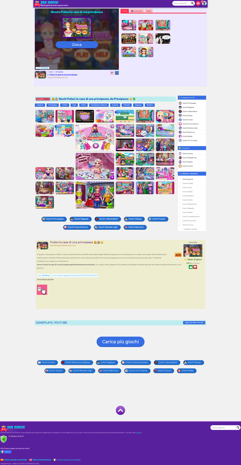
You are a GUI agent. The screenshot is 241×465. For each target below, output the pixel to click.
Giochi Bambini (188, 196)
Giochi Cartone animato (137, 362)
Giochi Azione (188, 200)
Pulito (83, 105)
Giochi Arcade (188, 183)
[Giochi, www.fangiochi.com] (46, 3)
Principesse (52, 105)
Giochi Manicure (189, 132)
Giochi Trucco (164, 370)
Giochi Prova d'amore (191, 124)
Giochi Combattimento (191, 216)
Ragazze (138, 105)
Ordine (64, 105)
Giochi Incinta (188, 153)
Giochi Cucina (188, 166)
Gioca (77, 45)
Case (74, 105)
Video (148, 11)
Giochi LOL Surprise (190, 140)
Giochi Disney (188, 116)
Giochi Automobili (189, 221)
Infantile (127, 105)
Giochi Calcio (187, 187)
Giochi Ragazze (188, 107)
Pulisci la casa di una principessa (68, 460)
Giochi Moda (187, 370)
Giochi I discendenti (190, 111)
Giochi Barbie (187, 136)
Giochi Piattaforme (190, 158)
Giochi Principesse (189, 103)
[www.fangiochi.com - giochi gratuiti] (13, 428)
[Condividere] (117, 73)
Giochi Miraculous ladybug (77, 362)
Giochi (124, 11)
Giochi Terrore (188, 225)
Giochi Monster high (190, 128)
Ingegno (40, 105)
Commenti (137, 11)
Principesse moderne (99, 105)
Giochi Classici (188, 192)
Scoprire (115, 105)
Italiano (7, 452)
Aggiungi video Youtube (194, 322)
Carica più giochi (120, 341)
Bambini (150, 105)
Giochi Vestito (188, 162)
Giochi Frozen (188, 120)
